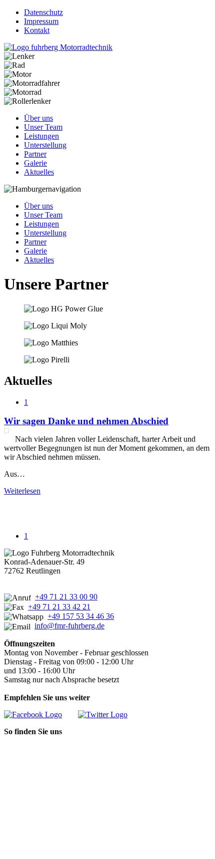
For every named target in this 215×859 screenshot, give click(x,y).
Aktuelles (39, 172)
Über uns (38, 118)
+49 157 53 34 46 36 (81, 616)
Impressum (41, 21)
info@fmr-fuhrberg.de (69, 625)
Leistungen (41, 136)
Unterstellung (45, 145)
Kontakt (37, 30)
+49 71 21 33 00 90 (66, 596)
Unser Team (43, 127)
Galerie (35, 163)
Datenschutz (43, 12)
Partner (35, 154)
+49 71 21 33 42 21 (59, 606)
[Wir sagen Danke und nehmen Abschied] (6, 430)
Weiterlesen (22, 491)
